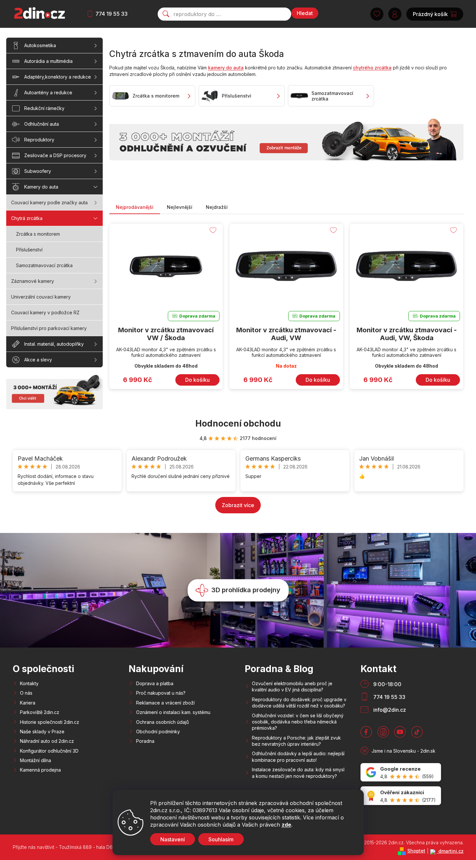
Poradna (145, 741)
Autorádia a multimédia (48, 61)
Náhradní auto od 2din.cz (47, 741)
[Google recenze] (401, 772)
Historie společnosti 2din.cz (49, 722)
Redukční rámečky (44, 108)
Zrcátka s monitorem (38, 234)
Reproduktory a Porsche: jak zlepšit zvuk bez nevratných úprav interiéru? (296, 741)
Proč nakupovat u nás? (160, 693)
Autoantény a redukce (48, 92)
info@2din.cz (389, 709)
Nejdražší (217, 207)
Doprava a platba (154, 683)
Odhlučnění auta (41, 124)
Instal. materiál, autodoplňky (54, 344)
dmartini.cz (450, 851)
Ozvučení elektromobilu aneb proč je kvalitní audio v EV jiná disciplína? (292, 686)
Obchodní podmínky (158, 731)
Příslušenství (29, 249)
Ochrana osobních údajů (162, 722)
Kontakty (29, 683)
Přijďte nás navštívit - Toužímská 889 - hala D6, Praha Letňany (79, 847)
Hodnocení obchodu (238, 423)
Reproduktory (39, 139)
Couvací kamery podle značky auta (49, 202)
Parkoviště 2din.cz (39, 712)
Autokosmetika (40, 45)
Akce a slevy (38, 359)
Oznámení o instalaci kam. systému (173, 712)
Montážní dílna (35, 760)
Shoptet (416, 850)
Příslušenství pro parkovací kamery (49, 328)
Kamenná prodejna (40, 770)
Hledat (305, 13)
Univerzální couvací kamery (41, 297)
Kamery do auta (41, 187)
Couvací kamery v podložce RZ (45, 312)
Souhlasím (221, 839)
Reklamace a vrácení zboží (165, 702)
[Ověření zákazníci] (401, 796)
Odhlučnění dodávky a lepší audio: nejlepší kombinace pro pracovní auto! (298, 756)
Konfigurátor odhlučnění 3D (49, 751)
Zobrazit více (238, 505)
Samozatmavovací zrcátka (44, 265)
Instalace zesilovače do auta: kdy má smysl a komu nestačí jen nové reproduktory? (298, 772)
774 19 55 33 (112, 13)
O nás (26, 693)
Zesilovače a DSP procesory (55, 155)
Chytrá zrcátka (27, 218)
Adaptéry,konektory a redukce (57, 77)
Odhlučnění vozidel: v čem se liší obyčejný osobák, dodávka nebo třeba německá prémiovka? (298, 722)
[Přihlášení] (394, 14)
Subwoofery (37, 171)
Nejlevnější (179, 207)
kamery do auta (226, 67)
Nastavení (172, 839)
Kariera (27, 702)
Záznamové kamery (32, 281)
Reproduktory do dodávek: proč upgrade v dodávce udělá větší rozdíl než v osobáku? (299, 702)
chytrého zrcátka (372, 67)
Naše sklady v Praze (42, 731)
